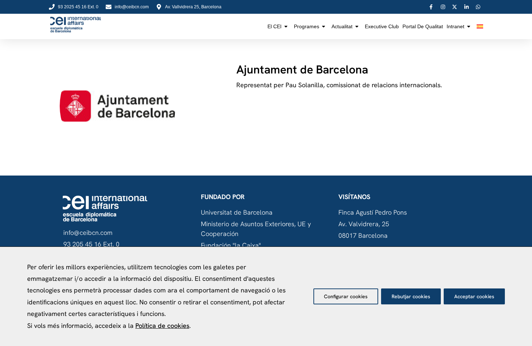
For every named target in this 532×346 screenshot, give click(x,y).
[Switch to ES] (480, 26)
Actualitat (342, 26)
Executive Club (382, 26)
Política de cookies (162, 325)
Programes (306, 26)
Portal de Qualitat (422, 26)
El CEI (274, 26)
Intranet (455, 26)
